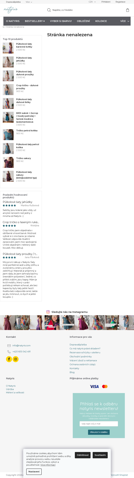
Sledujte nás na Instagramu (70, 311)
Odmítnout (83, 455)
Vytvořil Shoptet (119, 475)
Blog (72, 372)
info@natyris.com (21, 345)
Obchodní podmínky (81, 356)
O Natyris (10, 386)
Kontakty (74, 368)
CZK (91, 2)
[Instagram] (16, 359)
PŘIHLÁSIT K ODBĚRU (99, 432)
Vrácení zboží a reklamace (83, 360)
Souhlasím (100, 455)
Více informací (47, 465)
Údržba (10, 389)
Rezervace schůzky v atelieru (85, 352)
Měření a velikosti (15, 392)
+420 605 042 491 (22, 351)
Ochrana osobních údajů (83, 364)
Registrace (120, 2)
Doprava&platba (13, 2)
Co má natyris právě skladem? (85, 348)
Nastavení (34, 471)
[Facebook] (9, 359)
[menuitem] (12, 21)
